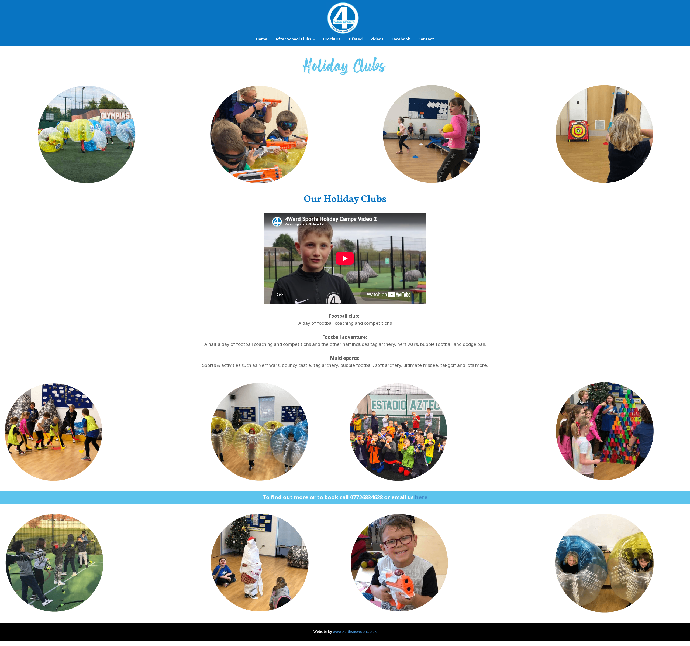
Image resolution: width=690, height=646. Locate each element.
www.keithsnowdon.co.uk (355, 631)
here (421, 497)
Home (261, 39)
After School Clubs (293, 39)
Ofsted (356, 39)
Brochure (332, 39)
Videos (377, 39)
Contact (426, 39)
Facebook (401, 39)
